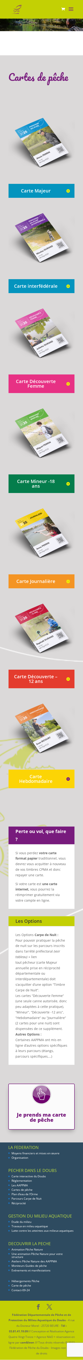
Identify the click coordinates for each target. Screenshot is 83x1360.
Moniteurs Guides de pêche (29, 1266)
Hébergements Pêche (25, 1281)
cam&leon (27, 1342)
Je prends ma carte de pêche (41, 1117)
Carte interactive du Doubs (29, 1176)
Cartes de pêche (22, 1190)
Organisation (20, 1158)
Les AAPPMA (20, 1185)
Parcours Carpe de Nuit (27, 1199)
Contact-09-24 (21, 1290)
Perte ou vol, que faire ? (40, 835)
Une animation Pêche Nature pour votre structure (37, 1255)
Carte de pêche (21, 1285)
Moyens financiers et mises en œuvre (35, 1153)
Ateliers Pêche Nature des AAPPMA (34, 1261)
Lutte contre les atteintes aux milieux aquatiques (43, 1231)
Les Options (28, 921)
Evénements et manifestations (31, 1270)
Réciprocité (19, 1203)
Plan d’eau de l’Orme (25, 1194)
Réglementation (22, 1181)
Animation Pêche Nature (27, 1249)
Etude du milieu (21, 1222)
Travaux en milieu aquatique (30, 1226)
